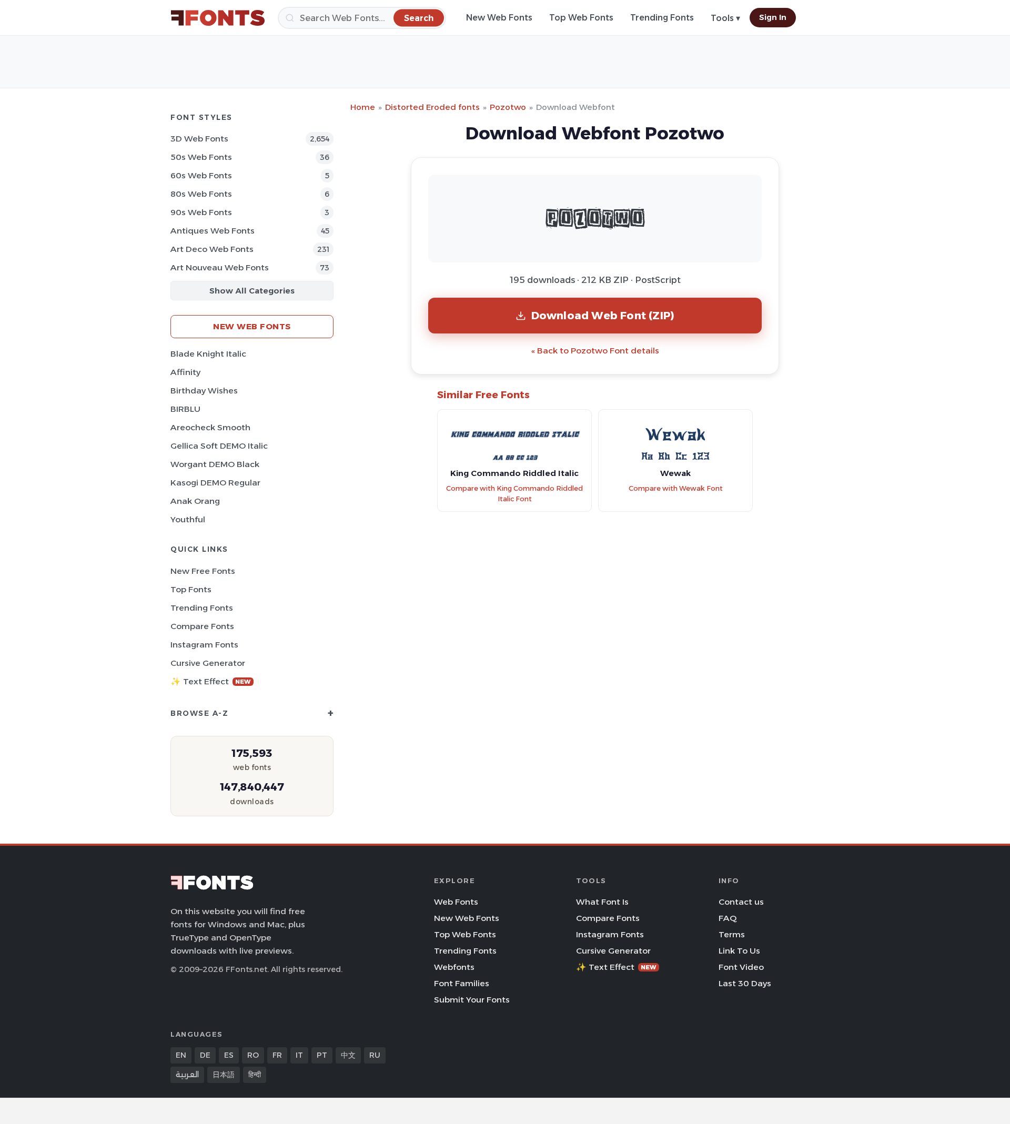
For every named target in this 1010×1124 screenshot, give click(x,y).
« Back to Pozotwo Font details (595, 351)
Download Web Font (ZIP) (603, 315)
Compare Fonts (202, 626)
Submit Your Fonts (472, 1000)
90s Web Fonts (201, 212)
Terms (732, 934)
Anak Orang (195, 501)
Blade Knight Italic (208, 354)
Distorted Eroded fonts (432, 107)
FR (277, 1055)
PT (322, 1055)
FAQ (727, 918)
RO (253, 1055)
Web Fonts (456, 902)
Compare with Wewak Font (676, 488)
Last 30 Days (745, 983)
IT (299, 1055)
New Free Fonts (202, 571)
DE (205, 1055)
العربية (187, 1074)
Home (362, 107)
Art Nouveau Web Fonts (219, 267)
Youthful (187, 519)
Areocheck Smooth (210, 427)
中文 (348, 1055)
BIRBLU (185, 409)
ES (229, 1055)
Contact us (741, 902)
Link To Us (739, 951)
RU (374, 1055)
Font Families (461, 983)
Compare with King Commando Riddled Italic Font (514, 493)
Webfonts (454, 967)
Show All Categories (252, 291)
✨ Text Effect (210, 681)
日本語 (224, 1074)
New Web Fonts (499, 18)
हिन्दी (254, 1074)
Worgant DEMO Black (214, 464)
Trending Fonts (662, 18)
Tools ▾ (725, 18)
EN (181, 1055)
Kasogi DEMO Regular (215, 483)
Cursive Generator (207, 663)
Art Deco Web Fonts (212, 249)
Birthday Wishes (204, 391)
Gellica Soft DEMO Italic (219, 446)
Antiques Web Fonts (212, 231)
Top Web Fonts (581, 18)
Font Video (741, 967)
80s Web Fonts (201, 194)
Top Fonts (190, 589)
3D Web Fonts (199, 139)
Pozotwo (508, 107)
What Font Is (602, 902)
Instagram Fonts (204, 645)
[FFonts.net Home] (217, 17)
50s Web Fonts (201, 157)
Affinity (185, 372)
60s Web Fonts (201, 175)
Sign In (772, 17)
